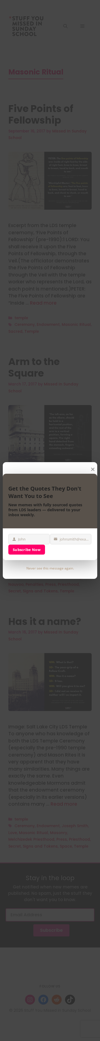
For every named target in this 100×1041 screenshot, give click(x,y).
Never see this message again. (50, 568)
